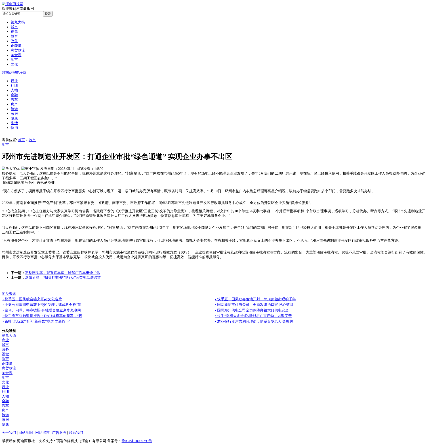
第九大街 (9, 335)
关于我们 (9, 433)
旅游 (5, 415)
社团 (5, 391)
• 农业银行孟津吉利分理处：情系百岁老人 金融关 (254, 321)
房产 (5, 410)
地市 (32, 140)
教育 (5, 359)
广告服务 (59, 433)
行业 (5, 387)
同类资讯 (9, 294)
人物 (5, 396)
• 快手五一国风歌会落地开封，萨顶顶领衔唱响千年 (255, 299)
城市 (5, 345)
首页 (21, 140)
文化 (5, 382)
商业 (5, 340)
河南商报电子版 (14, 72)
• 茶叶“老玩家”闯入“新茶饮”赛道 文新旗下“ (36, 321)
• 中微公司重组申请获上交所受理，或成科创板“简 (41, 305)
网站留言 (42, 433)
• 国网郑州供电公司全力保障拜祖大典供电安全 (252, 310)
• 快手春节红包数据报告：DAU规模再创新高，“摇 (42, 316)
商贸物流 (9, 368)
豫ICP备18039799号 (137, 441)
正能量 (7, 363)
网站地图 (26, 433)
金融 (5, 401)
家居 (5, 420)
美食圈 (7, 373)
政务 (5, 349)
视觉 (5, 354)
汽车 (5, 406)
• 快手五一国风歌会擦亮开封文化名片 (32, 299)
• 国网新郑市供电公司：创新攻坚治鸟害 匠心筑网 (254, 305)
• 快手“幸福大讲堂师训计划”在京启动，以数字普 (253, 316)
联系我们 (75, 433)
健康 (5, 424)
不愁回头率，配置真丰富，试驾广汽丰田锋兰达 (62, 273)
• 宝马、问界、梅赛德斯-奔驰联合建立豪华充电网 (41, 310)
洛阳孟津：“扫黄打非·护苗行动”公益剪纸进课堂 (63, 277)
